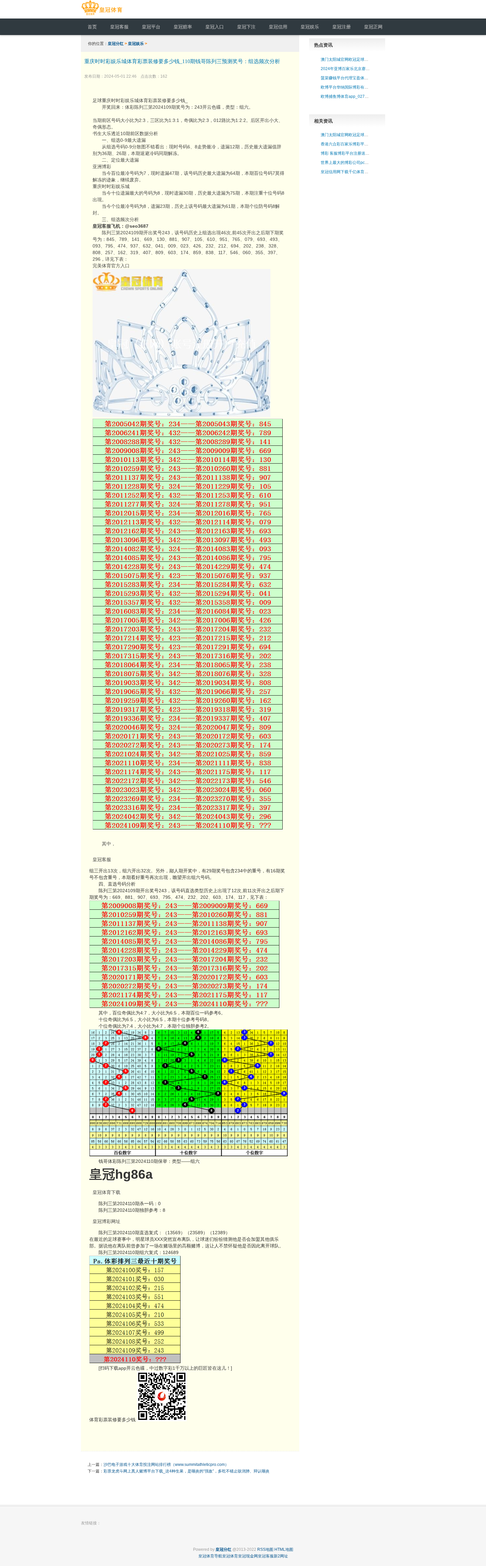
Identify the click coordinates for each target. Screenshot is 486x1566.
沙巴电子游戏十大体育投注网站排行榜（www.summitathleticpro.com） (166, 1464)
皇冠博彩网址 (106, 1221)
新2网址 (281, 1556)
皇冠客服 (102, 859)
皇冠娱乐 (136, 43)
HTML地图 (283, 1549)
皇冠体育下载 (106, 1192)
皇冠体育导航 (210, 1556)
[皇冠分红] (101, 15)
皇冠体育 (230, 1556)
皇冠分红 (116, 43)
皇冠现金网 (248, 1556)
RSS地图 (265, 1549)
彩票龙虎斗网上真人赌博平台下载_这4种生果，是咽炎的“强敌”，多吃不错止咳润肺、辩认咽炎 (186, 1471)
